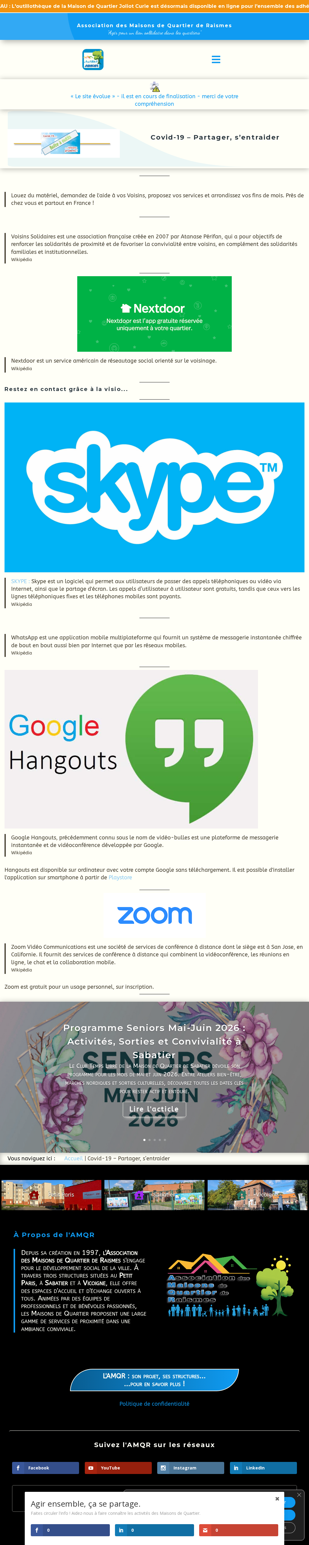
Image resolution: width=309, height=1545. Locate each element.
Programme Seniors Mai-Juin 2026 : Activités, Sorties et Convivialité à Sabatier (154, 1041)
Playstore (120, 877)
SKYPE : (20, 581)
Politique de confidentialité (154, 1404)
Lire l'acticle (154, 1109)
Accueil (73, 1158)
